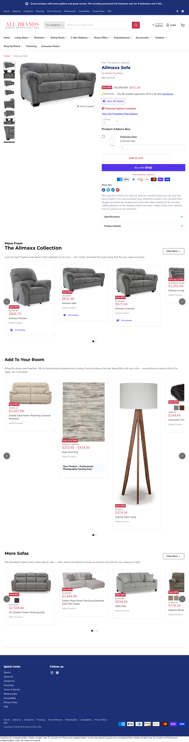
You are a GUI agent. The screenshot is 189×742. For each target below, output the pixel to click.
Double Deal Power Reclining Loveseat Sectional (30, 417)
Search (7, 11)
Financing (40, 11)
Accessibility (84, 11)
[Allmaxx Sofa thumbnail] (9, 65)
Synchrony (167, 94)
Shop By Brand (12, 46)
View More (172, 251)
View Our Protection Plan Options (120, 113)
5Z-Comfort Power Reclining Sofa (27, 612)
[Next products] (182, 301)
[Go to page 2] (95, 341)
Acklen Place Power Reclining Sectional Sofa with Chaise (83, 602)
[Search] (136, 25)
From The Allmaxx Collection (116, 62)
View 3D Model (115, 101)
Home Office (101, 37)
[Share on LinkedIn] (113, 190)
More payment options (143, 174)
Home (7, 37)
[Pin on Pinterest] (117, 190)
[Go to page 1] (93, 341)
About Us (17, 11)
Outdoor (160, 37)
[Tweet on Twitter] (108, 190)
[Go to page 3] (97, 630)
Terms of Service (54, 11)
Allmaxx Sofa (69, 303)
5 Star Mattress (79, 37)
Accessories (143, 37)
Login (173, 24)
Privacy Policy (99, 11)
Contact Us (28, 11)
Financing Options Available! (120, 108)
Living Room (22, 37)
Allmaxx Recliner (18, 318)
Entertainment (122, 37)
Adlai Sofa (120, 606)
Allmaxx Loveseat (124, 308)
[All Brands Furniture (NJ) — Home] (22, 25)
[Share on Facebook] (103, 190)
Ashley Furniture (114, 73)
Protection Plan (128, 136)
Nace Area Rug (70, 452)
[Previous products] (7, 301)
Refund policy (70, 11)
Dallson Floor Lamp (125, 517)
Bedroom (39, 37)
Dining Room (57, 37)
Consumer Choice (50, 46)
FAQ (109, 11)
